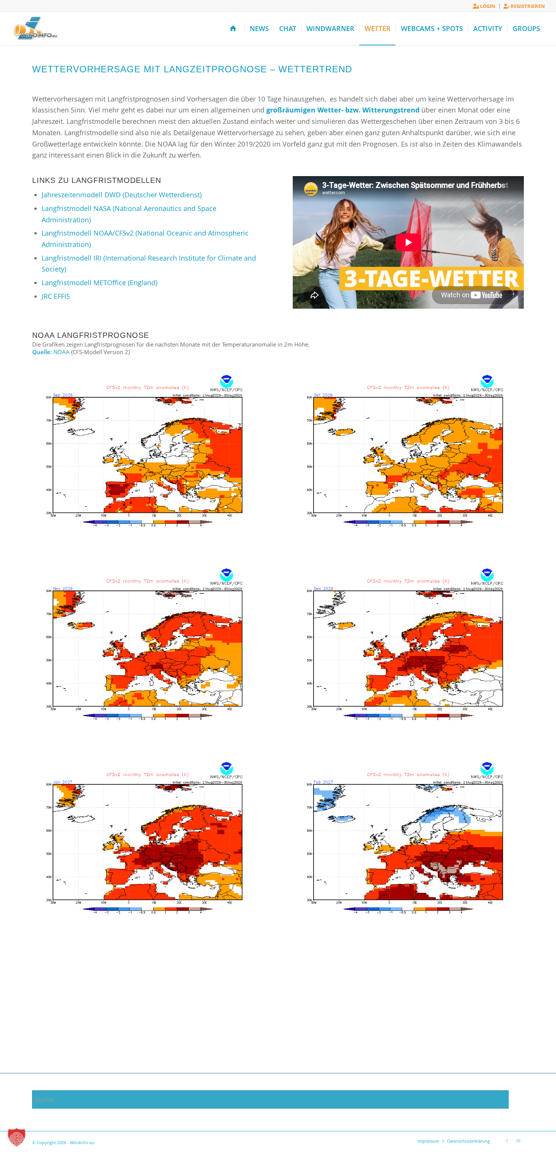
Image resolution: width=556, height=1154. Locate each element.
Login (487, 6)
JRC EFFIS (56, 296)
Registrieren (527, 6)
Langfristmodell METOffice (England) (99, 282)
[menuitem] (484, 6)
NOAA (61, 352)
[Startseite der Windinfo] (234, 28)
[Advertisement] (278, 1016)
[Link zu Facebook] (507, 1140)
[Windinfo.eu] (34, 28)
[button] (16, 1137)
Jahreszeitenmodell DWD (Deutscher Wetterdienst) (122, 194)
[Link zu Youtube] (518, 1140)
